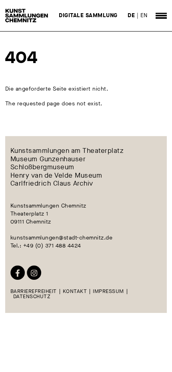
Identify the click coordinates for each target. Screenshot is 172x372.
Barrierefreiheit (33, 291)
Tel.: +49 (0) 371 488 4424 (45, 245)
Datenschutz (32, 296)
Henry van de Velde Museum (56, 175)
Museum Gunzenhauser (48, 159)
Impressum (108, 291)
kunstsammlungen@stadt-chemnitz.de (61, 237)
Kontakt (75, 291)
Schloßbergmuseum (42, 167)
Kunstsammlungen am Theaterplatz (67, 151)
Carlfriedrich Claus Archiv (51, 183)
